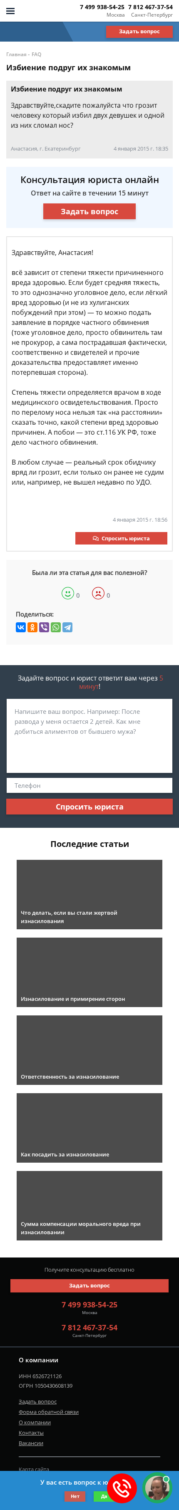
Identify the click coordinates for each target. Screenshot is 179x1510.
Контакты (31, 1432)
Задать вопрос (139, 31)
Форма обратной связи (49, 1412)
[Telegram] (67, 627)
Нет (75, 1496)
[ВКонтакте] (21, 627)
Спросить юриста (126, 538)
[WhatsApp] (56, 627)
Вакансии (31, 1443)
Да (104, 1496)
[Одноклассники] (32, 627)
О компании (35, 1422)
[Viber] (44, 627)
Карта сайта (34, 1469)
